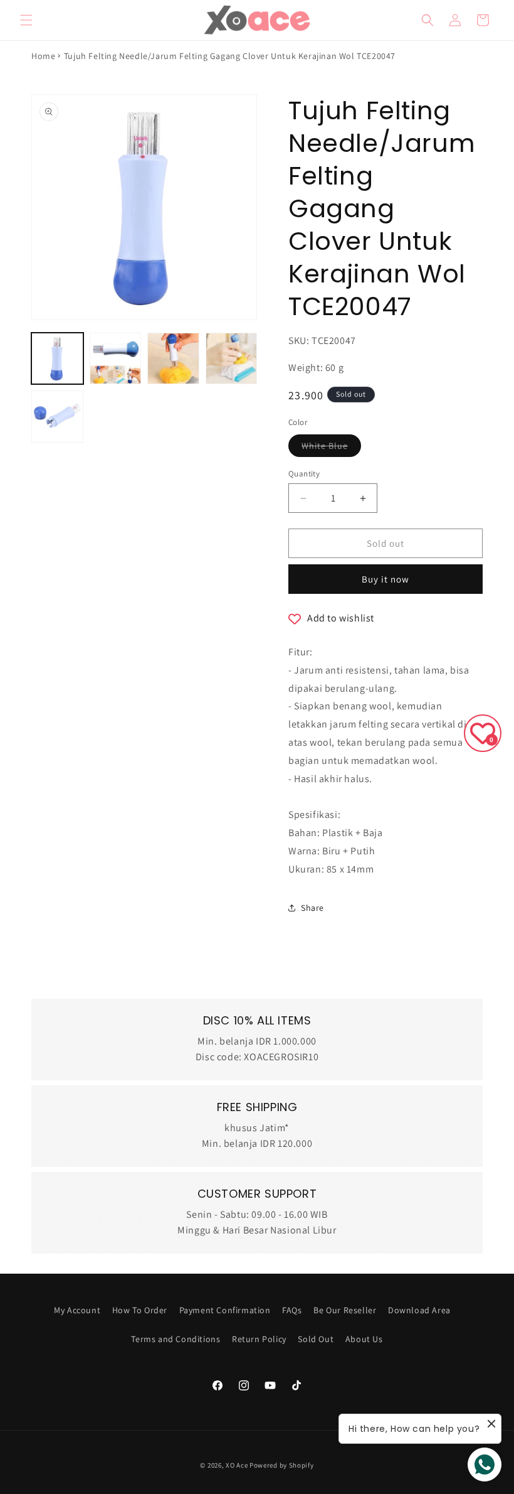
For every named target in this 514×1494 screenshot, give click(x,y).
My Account (77, 1310)
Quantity (304, 473)
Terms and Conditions (175, 1339)
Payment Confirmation (225, 1310)
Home (43, 56)
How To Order (139, 1310)
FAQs (292, 1310)
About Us (364, 1339)
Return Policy (259, 1339)
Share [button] (312, 907)
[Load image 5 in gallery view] (57, 416)
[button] (26, 20)
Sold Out (315, 1339)
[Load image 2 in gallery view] (116, 359)
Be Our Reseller (344, 1310)
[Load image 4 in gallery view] (232, 359)
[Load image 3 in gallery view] (173, 359)
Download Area (419, 1310)
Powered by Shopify (281, 1465)
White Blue (331, 448)
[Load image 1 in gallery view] (57, 359)
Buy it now (385, 579)
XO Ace (237, 1465)
